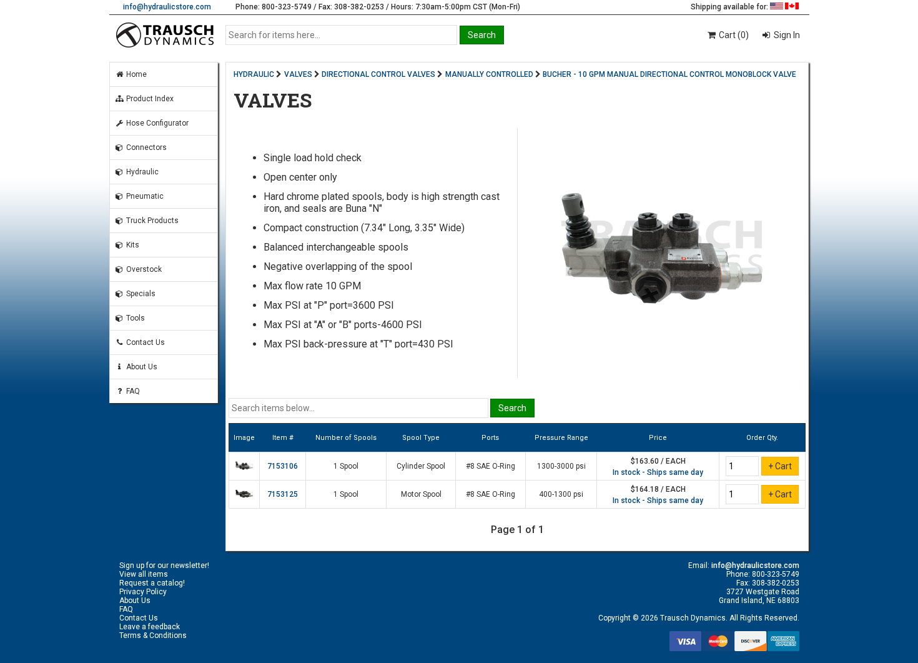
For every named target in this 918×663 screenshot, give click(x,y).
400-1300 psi (561, 494)
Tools (134, 318)
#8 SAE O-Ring (490, 466)
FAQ (132, 391)
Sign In (786, 35)
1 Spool (345, 466)
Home (135, 74)
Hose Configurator (156, 123)
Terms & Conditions (153, 635)
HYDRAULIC (254, 74)
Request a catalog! (152, 583)
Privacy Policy (143, 591)
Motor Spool (421, 494)
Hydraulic (141, 171)
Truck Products (151, 220)
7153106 (282, 466)
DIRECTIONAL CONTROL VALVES (378, 74)
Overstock (143, 269)
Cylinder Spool (421, 466)
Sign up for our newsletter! (164, 565)
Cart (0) (733, 35)
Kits (131, 245)
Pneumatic (144, 196)
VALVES (298, 74)
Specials (139, 293)
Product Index (149, 98)
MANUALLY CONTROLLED (489, 74)
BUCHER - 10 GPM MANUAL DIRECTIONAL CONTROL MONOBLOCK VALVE (669, 74)
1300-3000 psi (561, 466)
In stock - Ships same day (658, 472)
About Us (140, 366)
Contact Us (144, 342)
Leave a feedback (149, 626)
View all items (143, 574)
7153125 (282, 494)
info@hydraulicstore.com (167, 6)
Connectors (145, 147)
